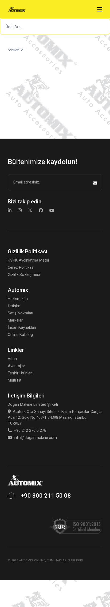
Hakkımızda (18, 298)
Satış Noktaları (20, 313)
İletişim (14, 306)
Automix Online (32, 560)
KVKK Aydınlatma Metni (28, 260)
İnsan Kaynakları (22, 327)
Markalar (15, 320)
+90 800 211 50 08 (46, 495)
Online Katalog (20, 334)
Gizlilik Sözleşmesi (24, 274)
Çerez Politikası (21, 267)
